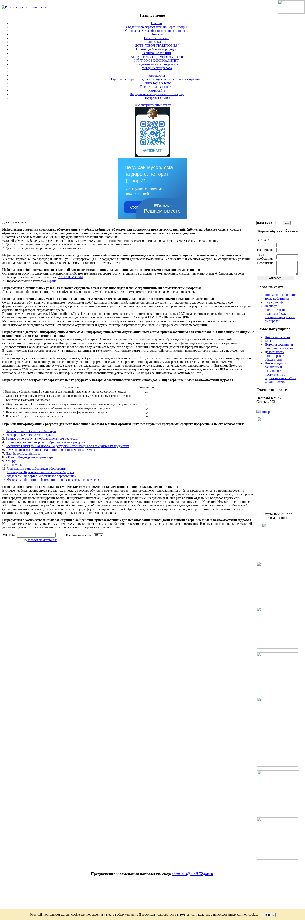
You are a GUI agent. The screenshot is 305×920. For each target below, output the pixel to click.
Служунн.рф (274, 302)
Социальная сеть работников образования (36, 468)
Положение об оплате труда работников (280, 296)
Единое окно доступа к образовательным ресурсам (42, 438)
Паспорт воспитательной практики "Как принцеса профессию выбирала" (280, 313)
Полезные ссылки (277, 337)
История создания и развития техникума (279, 346)
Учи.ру (11, 461)
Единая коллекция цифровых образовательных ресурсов (46, 442)
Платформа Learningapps (23, 453)
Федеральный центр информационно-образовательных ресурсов (51, 449)
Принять (269, 914)
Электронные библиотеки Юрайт (29, 435)
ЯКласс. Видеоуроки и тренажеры (30, 457)
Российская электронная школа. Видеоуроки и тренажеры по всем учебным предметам (67, 446)
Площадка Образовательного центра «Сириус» (40, 472)
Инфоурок (14, 464)
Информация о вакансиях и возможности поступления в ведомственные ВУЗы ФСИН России (280, 372)
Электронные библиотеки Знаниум (31, 431)
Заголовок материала (42, 540)
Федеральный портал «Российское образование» (41, 476)
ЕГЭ (268, 341)
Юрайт (51, 281)
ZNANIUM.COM (70, 277)
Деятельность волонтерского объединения (275, 355)
